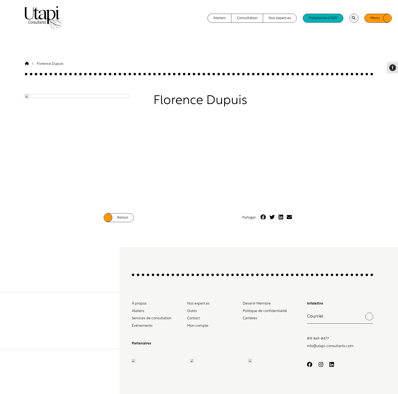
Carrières (250, 318)
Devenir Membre (257, 303)
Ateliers (138, 311)
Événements (142, 326)
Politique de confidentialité (265, 311)
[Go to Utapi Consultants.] (27, 64)
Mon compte (197, 326)
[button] (392, 67)
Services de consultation (151, 318)
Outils (192, 311)
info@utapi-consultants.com (330, 346)
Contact (193, 318)
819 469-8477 (318, 338)
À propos (139, 303)
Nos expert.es (198, 303)
